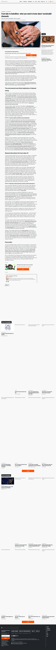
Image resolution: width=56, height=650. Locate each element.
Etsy (10, 253)
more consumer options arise (23, 83)
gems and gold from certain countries (26, 132)
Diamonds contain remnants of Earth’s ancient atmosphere (21, 183)
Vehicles (16, 463)
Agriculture (30, 463)
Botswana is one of (13, 143)
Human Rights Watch (9, 129)
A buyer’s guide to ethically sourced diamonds (19, 117)
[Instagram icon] (15, 635)
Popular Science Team (44, 61)
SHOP (47, 636)
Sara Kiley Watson (13, 275)
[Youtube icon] (17, 635)
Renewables (44, 463)
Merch (47, 634)
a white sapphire (24, 230)
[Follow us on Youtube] (53, 1)
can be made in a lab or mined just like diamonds (19, 235)
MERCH (39, 1)
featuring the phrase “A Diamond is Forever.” (24, 65)
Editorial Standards (14, 631)
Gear (36, 1)
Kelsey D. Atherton (18, 547)
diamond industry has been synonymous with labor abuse (23, 121)
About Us (33, 631)
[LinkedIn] (8, 281)
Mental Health (30, 615)
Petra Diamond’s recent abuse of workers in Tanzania (20, 124)
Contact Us (38, 631)
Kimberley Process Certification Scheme (21, 128)
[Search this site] (46, 1)
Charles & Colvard (32, 226)
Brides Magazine (10, 227)
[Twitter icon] (14, 635)
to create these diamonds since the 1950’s (19, 161)
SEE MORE (28, 470)
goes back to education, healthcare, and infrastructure (25, 148)
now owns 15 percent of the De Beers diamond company (19, 146)
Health (16, 390)
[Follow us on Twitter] (50, 1)
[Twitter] (6, 281)
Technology (25, 1)
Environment (30, 1)
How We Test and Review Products (25, 631)
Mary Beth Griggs (44, 547)
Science (20, 1)
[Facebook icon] (12, 635)
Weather (2, 485)
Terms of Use (3, 642)
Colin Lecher (30, 395)
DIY (33, 1)
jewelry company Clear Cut (27, 142)
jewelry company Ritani (17, 173)
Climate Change (30, 543)
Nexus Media (30, 547)
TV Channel (12, 633)
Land (42, 44)
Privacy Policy (16, 633)
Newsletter (43, 1)
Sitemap (29, 633)
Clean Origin (23, 190)
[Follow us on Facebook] (48, 1)
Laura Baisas (43, 47)
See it (23, 269)
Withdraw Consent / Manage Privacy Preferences (19, 643)
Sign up (31, 55)
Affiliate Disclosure (25, 633)
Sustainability (9, 11)
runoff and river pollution (10, 100)
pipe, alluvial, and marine (11, 95)
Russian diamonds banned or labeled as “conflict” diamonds (17, 134)
